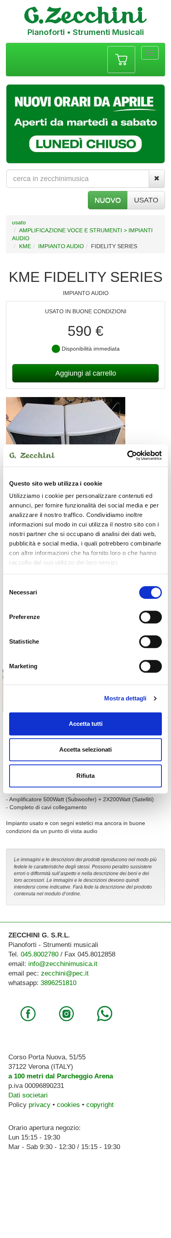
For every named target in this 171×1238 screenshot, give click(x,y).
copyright (100, 1105)
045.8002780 (39, 954)
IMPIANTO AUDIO (61, 246)
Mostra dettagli (125, 698)
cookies (68, 1105)
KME (25, 246)
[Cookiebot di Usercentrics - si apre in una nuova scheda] (127, 455)
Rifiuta (85, 775)
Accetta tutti (86, 723)
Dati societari (28, 1095)
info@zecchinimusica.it (62, 964)
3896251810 (58, 983)
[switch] (150, 617)
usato (19, 222)
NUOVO (108, 200)
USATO (146, 200)
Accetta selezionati (85, 749)
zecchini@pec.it (65, 973)
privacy (40, 1105)
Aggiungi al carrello (85, 373)
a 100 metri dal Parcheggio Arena (60, 1076)
